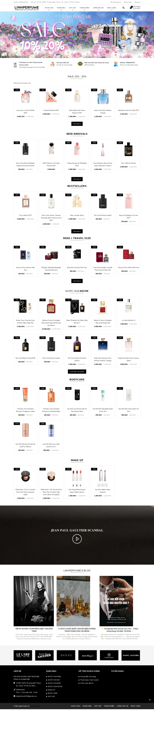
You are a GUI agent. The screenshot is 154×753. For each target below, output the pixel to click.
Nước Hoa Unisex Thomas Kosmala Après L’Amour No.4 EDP (25, 217)
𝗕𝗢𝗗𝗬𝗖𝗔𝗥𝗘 (77, 379)
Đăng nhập (128, 2)
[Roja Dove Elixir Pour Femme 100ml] (128, 344)
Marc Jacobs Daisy (51, 215)
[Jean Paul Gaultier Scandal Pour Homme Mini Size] (77, 254)
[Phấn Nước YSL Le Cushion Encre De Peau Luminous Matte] (25, 476)
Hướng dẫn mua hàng (88, 676)
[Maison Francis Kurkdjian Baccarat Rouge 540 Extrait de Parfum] (51, 306)
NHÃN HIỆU (87, 706)
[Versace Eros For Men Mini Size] (128, 254)
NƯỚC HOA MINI (54, 683)
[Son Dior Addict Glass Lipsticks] (103, 476)
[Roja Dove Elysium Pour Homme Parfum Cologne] (103, 344)
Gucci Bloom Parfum (102, 163)
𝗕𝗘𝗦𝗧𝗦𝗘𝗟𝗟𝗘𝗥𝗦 (77, 186)
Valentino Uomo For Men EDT (25, 110)
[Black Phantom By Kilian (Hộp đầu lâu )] (77, 306)
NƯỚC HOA (75, 706)
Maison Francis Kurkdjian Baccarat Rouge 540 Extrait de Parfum (51, 322)
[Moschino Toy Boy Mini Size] (51, 254)
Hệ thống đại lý (116, 2)
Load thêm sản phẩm (77, 371)
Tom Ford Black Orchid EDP (25, 358)
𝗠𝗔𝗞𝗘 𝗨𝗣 (77, 460)
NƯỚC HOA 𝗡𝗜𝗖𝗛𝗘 (77, 291)
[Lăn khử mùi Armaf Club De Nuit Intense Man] (77, 395)
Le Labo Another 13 (128, 320)
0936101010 (23, 2)
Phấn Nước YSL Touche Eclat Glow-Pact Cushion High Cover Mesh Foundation (51, 492)
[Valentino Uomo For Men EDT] (25, 97)
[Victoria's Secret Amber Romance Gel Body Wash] (51, 395)
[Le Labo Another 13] (128, 306)
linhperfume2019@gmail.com (26, 696)
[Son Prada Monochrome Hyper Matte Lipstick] (77, 476)
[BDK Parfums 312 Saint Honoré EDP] (25, 149)
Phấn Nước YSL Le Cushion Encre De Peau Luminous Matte (25, 492)
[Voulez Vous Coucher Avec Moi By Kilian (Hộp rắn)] (25, 306)
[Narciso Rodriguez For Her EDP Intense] (128, 149)
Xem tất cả (77, 124)
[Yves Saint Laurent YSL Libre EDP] (128, 202)
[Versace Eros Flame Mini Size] (103, 254)
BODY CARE (52, 693)
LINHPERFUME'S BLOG (77, 570)
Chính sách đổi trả (86, 683)
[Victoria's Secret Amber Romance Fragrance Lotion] (25, 395)
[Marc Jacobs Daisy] (51, 202)
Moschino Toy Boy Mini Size (51, 267)
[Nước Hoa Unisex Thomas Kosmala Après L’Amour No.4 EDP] (25, 202)
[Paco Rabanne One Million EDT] (103, 97)
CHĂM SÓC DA (122, 706)
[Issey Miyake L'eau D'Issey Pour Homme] (77, 97)
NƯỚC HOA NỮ (54, 680)
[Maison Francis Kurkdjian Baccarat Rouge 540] (103, 306)
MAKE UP (51, 690)
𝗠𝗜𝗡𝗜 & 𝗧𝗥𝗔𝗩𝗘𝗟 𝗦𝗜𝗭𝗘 (77, 238)
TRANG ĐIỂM (109, 706)
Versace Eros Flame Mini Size (102, 267)
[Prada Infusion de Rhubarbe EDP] (51, 149)
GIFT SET (51, 696)
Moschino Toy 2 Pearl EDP (128, 110)
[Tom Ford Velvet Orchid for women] (77, 344)
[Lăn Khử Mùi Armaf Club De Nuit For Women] (25, 430)
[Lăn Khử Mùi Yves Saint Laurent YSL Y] (51, 430)
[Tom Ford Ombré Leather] (77, 202)
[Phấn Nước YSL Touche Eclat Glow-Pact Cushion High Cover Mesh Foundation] (51, 476)
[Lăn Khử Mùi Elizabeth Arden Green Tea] (103, 395)
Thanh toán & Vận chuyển (89, 680)
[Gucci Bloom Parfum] (103, 149)
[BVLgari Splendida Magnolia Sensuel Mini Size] (25, 254)
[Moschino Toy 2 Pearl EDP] (128, 97)
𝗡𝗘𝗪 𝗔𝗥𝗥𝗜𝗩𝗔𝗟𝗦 (77, 133)
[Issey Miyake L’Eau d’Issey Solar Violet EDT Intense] (77, 149)
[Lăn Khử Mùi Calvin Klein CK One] (128, 395)
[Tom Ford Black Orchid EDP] (25, 344)
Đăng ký (137, 2)
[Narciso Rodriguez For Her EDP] (103, 202)
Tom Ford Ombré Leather (77, 215)
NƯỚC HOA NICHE (55, 686)
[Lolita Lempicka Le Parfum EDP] (51, 97)
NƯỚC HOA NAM (54, 676)
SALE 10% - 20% (77, 76)
